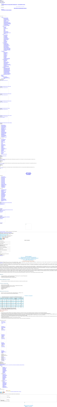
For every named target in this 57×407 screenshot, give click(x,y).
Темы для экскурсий (6, 21)
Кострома (5, 27)
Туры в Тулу (2, 152)
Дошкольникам (3, 185)
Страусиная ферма (5, 382)
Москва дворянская (5, 375)
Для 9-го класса (3, 182)
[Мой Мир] (3, 238)
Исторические (5, 41)
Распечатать (1, 255)
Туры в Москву (3, 140)
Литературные (5, 52)
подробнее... (1, 208)
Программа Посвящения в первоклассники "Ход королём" (3, 351)
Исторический (4, 368)
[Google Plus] (4, 238)
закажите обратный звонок (4, 355)
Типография (4, 374)
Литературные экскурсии (7, 69)
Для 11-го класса (3, 183)
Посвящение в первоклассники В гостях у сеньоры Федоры (3, 327)
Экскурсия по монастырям (7, 58)
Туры (3, 34)
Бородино (4, 372)
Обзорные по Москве (3, 129)
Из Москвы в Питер (6, 44)
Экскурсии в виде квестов (7, 64)
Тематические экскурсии (7, 74)
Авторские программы (2, 231)
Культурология (3, 198)
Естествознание (3, 196)
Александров (2, 149)
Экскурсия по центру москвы (7, 32)
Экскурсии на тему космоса (7, 49)
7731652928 (28, 172)
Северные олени (4, 383)
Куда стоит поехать (6, 46)
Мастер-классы (5, 63)
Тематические (5, 56)
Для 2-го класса (3, 178)
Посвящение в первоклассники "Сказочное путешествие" (3, 335)
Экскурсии (4, 51)
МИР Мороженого (3, 134)
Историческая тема (3, 194)
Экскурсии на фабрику (3, 189)
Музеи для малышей (6, 47)
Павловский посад (5, 380)
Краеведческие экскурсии (7, 68)
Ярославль (5, 26)
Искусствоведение (3, 195)
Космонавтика (3, 193)
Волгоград (2, 145)
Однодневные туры (3, 139)
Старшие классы (3, 187)
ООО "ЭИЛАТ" (28, 173)
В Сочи (5, 61)
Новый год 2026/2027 (3, 190)
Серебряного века (5, 370)
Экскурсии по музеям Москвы (7, 23)
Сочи (4, 29)
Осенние (5, 40)
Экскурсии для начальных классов (20, 8)
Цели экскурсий (3, 176)
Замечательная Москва (2, 159)
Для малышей (5, 55)
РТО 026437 (28, 174)
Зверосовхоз (4, 381)
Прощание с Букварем (3, 184)
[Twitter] (1, 238)
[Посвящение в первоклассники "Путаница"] (4, 107)
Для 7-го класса (3, 181)
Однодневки (5, 50)
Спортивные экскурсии (6, 72)
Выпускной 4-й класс (3, 199)
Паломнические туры (6, 66)
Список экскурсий (3, 126)
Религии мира (2, 197)
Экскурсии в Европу (6, 39)
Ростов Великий (6, 28)
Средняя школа (3, 186)
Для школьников (6, 35)
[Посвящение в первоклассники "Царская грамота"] (4, 100)
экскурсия (1, 262)
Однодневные (5, 36)
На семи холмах (4, 376)
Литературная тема (3, 192)
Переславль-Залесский (3, 148)
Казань (5, 33)
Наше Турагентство (5, 76)
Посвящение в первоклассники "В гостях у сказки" (6, 115)
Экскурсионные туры (5, 59)
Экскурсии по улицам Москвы (7, 73)
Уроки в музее (3, 136)
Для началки (5, 53)
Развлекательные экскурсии (7, 70)
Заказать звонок (1, 79)
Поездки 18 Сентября (3, 125)
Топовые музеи (3, 130)
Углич (2, 151)
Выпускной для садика (3, 200)
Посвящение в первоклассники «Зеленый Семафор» (6, 122)
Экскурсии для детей (3, 177)
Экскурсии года (3, 127)
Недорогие (5, 57)
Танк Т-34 (4, 379)
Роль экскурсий (5, 43)
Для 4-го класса (3, 179)
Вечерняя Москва (5, 377)
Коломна (2, 146)
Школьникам (5, 60)
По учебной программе (6, 71)
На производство (6, 37)
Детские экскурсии (6, 18)
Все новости (1, 167)
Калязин (2, 147)
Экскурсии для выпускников (7, 48)
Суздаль (2, 143)
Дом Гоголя (5, 65)
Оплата (2, 75)
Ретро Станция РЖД (3, 133)
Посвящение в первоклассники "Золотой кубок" (5, 86)
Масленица (2, 191)
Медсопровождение (6, 77)
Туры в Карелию (3, 144)
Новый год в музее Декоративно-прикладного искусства (6, 209)
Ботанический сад (2, 163)
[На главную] (1, 0)
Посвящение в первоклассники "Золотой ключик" (5, 93)
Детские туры (5, 42)
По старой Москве (6, 24)
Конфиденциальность (5, 387)
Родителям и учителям (6, 25)
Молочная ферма (4, 384)
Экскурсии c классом (6, 19)
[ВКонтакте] (0, 238)
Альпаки (4, 385)
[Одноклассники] (2, 238)
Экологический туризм (6, 62)
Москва (5, 30)
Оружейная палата (5, 367)
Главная (2, 17)
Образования (4, 371)
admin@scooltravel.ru (2, 364)
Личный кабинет (3, 78)
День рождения (5, 54)
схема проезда (2, 360)
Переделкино (2, 128)
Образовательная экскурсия (7, 22)
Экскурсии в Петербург (6, 38)
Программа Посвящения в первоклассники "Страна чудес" (3, 343)
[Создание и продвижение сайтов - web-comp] (15, 391)
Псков (2, 153)
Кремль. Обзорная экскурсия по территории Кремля (6, 202)
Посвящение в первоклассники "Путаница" (5, 108)
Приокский (4, 378)
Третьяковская (4, 369)
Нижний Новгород (6, 31)
